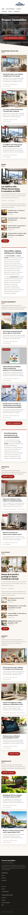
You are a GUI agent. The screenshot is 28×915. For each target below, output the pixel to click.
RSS (3, 905)
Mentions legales (6, 902)
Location (4, 11)
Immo (3, 8)
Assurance (17, 11)
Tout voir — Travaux (8, 476)
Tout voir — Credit (14, 753)
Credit (10, 11)
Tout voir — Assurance (8, 772)
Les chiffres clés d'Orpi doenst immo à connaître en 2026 (10, 188)
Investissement (10, 8)
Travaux (18, 8)
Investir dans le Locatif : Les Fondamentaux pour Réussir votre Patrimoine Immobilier (12, 405)
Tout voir (5, 241)
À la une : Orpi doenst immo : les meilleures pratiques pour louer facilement (15, 38)
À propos (4, 897)
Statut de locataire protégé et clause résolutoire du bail (10, 576)
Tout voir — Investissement (14, 423)
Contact (4, 900)
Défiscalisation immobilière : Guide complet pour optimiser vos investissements (12, 368)
